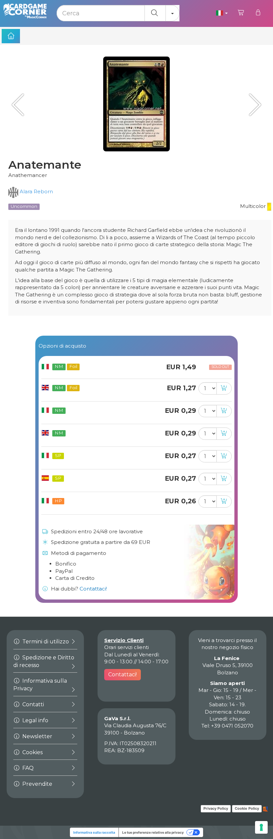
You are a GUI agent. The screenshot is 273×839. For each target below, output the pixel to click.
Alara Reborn (35, 191)
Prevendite (36, 784)
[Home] (11, 36)
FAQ (27, 768)
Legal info (34, 720)
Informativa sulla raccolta (94, 832)
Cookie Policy (247, 808)
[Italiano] (222, 12)
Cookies (32, 752)
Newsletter (36, 736)
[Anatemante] (136, 104)
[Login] (257, 12)
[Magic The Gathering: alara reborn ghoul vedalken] (20, 104)
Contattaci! (93, 589)
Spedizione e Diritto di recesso (43, 661)
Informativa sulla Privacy (40, 685)
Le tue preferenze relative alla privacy (153, 832)
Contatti (32, 704)
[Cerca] (155, 13)
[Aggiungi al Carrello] (224, 388)
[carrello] (241, 12)
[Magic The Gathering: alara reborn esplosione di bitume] (253, 104)
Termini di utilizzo (45, 641)
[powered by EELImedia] (265, 808)
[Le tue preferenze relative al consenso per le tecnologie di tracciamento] (261, 827)
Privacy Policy (215, 808)
